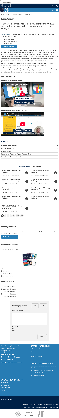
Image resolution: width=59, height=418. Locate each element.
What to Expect (6, 151)
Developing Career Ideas (18, 14)
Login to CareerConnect (9, 237)
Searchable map (5, 385)
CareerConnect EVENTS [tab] (24, 166)
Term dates (4, 390)
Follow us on (8, 286)
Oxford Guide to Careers (37, 349)
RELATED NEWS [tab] (37, 166)
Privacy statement (53, 407)
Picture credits (26, 407)
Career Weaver (6, 34)
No (43, 306)
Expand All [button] (7, 141)
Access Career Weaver (9, 47)
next (17, 215)
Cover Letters (6, 271)
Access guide (4, 382)
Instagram (12, 359)
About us (3, 354)
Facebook (5, 359)
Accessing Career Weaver (9, 148)
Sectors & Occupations (8, 273)
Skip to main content (5, 2)
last (22, 215)
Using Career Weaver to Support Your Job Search (16, 154)
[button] (52, 6)
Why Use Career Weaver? (9, 145)
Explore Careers (7, 14)
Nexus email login (5, 387)
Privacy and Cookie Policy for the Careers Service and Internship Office (40, 404)
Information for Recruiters (37, 375)
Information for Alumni (37, 373)
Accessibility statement (41, 407)
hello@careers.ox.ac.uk (7, 352)
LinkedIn (5, 357)
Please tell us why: (17, 310)
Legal (33, 407)
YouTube (11, 357)
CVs (3, 268)
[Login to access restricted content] (57, 6)
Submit (42, 336)
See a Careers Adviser (7, 276)
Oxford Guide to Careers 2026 (10, 249)
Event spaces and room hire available (11, 362)
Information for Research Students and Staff (42, 370)
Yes (35, 306)
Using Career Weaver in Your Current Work (14, 157)
